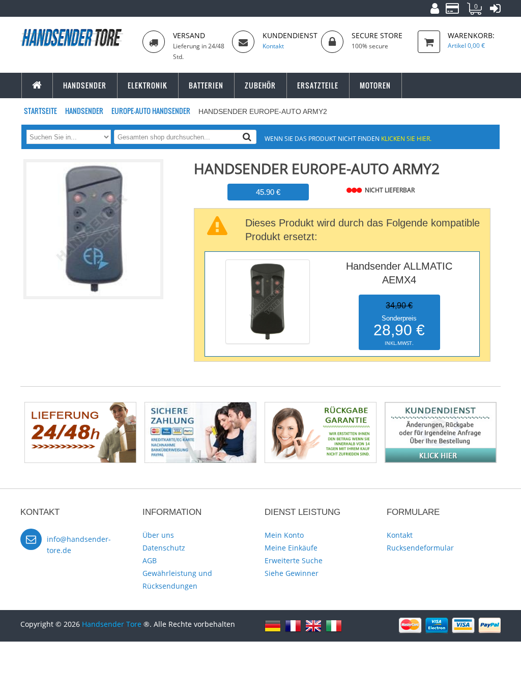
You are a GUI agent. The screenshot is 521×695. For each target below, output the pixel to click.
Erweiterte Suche (294, 560)
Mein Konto (284, 535)
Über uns (158, 535)
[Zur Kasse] (452, 10)
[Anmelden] (495, 10)
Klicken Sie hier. (406, 138)
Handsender (85, 110)
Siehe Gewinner (292, 573)
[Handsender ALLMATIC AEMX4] (267, 262)
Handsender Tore (111, 624)
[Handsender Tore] (77, 37)
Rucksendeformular (420, 548)
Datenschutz (163, 548)
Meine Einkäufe (291, 548)
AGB (149, 560)
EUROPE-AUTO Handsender (151, 110)
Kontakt (400, 535)
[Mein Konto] (434, 10)
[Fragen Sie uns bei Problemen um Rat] (441, 407)
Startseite (41, 110)
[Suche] (247, 136)
